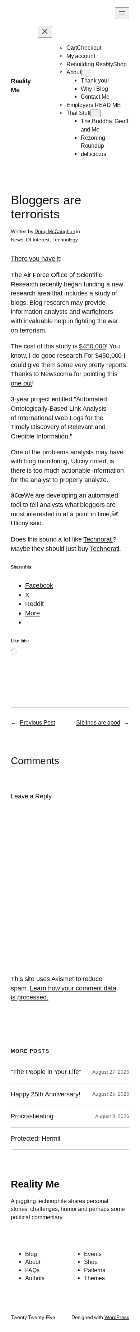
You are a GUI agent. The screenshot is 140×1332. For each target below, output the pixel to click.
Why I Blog (94, 88)
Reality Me (35, 1184)
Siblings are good (98, 722)
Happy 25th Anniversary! (45, 1094)
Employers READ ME (93, 105)
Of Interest (38, 239)
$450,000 (92, 346)
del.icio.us (93, 154)
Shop (120, 64)
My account (80, 56)
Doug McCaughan (54, 231)
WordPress (116, 1317)
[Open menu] (122, 13)
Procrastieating (32, 1116)
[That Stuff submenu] (95, 113)
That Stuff (78, 113)
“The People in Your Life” (47, 1071)
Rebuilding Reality (89, 64)
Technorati (98, 539)
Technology (65, 239)
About (73, 72)
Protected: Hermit (35, 1138)
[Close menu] (45, 32)
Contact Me (95, 96)
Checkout (89, 47)
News (17, 239)
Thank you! (95, 80)
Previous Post (37, 722)
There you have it (35, 258)
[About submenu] (86, 72)
